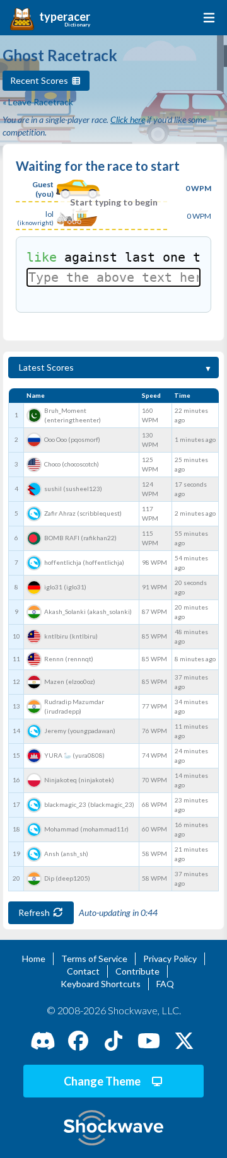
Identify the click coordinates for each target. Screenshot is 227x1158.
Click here (127, 119)
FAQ (165, 983)
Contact (83, 971)
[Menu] (206, 17)
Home (33, 958)
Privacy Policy (170, 958)
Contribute (137, 971)
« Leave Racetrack (38, 101)
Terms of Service (94, 958)
